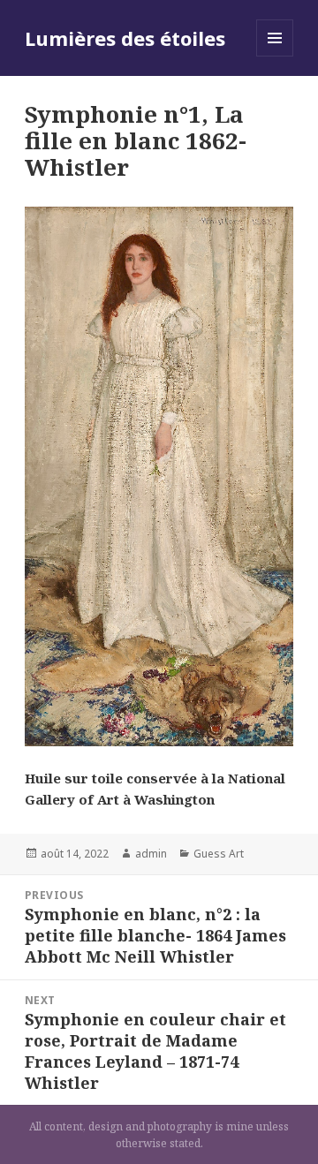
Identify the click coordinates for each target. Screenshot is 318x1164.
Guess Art (218, 853)
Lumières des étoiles (125, 38)
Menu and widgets (275, 56)
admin (151, 853)
